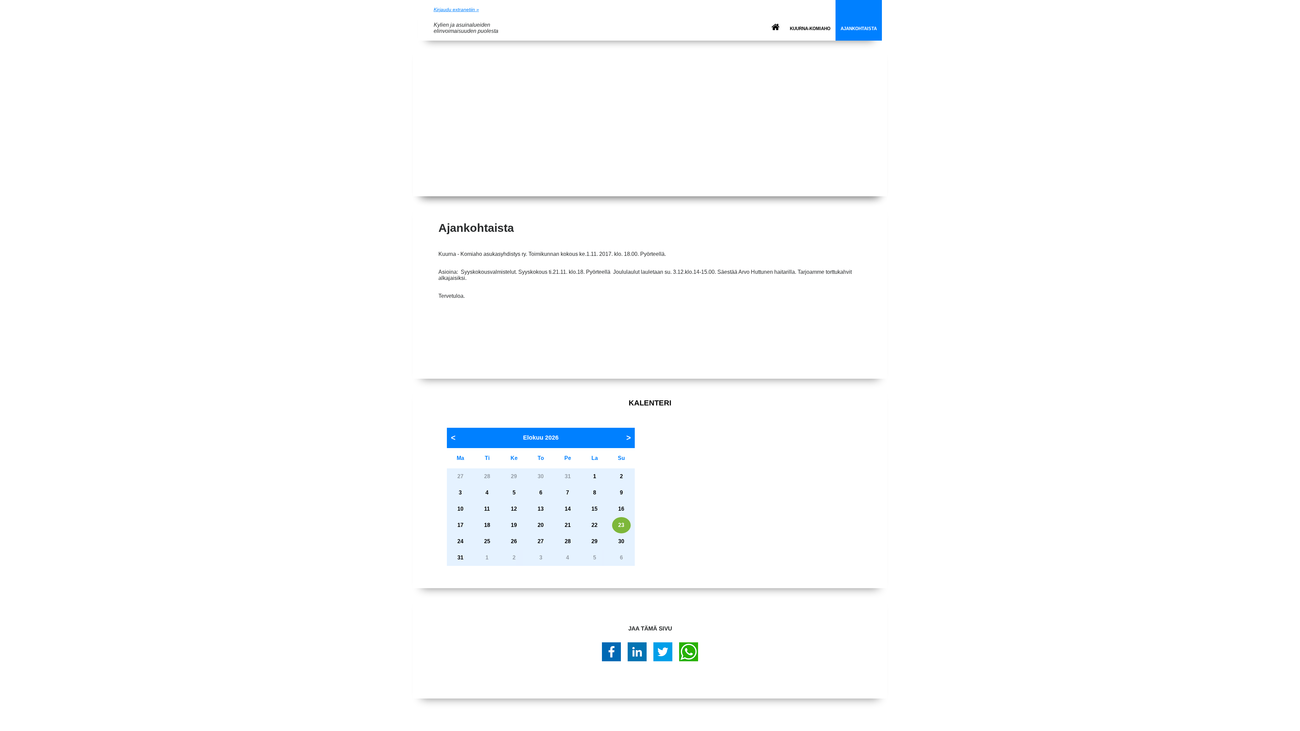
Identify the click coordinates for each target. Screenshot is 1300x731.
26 (514, 541)
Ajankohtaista (859, 28)
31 (460, 557)
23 (621, 525)
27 (541, 541)
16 (621, 509)
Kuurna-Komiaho (810, 28)
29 (594, 541)
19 (514, 525)
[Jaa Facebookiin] (611, 651)
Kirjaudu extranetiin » (456, 9)
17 (460, 525)
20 (541, 525)
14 (568, 509)
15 (594, 509)
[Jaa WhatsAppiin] (688, 651)
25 (487, 541)
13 (541, 509)
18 (487, 525)
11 (487, 509)
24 (460, 541)
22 (594, 525)
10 (460, 509)
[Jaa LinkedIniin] (637, 651)
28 (568, 541)
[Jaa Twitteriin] (662, 651)
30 (621, 541)
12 (514, 509)
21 (568, 525)
